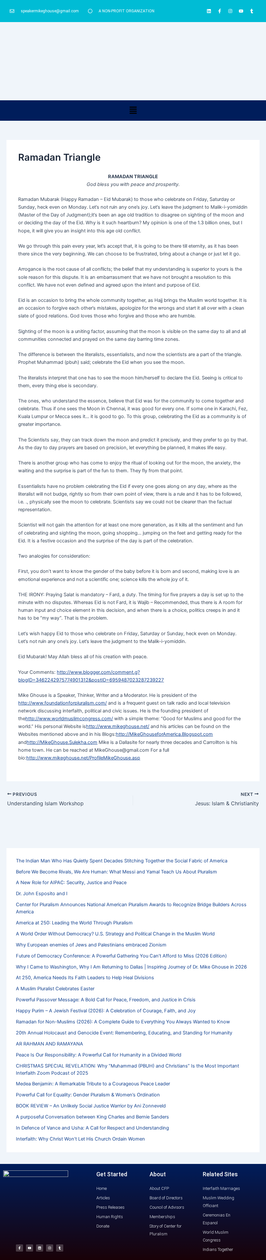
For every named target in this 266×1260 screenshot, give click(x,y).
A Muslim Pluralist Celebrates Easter (55, 989)
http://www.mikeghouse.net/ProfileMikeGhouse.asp (83, 758)
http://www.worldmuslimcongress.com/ (69, 719)
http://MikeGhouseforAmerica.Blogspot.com (164, 734)
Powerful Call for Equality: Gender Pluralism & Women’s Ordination (88, 1095)
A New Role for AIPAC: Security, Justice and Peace (71, 882)
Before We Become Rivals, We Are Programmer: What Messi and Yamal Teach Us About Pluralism (116, 872)
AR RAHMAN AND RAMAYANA (49, 1044)
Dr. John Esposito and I (41, 893)
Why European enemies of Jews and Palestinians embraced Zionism (91, 945)
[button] (133, 110)
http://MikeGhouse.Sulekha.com (62, 742)
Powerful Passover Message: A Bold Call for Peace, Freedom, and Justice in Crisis (106, 1000)
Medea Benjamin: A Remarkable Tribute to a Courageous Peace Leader (93, 1084)
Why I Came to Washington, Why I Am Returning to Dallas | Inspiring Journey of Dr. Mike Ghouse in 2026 (131, 967)
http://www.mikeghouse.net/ (117, 726)
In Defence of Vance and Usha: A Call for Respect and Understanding (92, 1128)
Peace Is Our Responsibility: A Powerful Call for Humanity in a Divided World (98, 1055)
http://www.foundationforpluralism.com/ (62, 703)
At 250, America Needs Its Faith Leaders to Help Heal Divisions (85, 978)
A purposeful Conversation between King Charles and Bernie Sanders (92, 1117)
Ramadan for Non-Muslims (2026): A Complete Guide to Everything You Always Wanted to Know (123, 1022)
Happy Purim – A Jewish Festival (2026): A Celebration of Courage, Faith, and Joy (106, 1011)
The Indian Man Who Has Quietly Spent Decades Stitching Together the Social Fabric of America (121, 861)
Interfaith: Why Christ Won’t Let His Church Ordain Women (80, 1139)
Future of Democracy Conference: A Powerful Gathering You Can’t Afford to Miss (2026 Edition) (121, 956)
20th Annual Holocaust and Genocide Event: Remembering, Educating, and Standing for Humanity (124, 1033)
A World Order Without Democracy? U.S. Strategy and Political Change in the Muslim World (115, 934)
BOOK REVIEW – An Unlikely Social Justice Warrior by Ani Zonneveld (91, 1106)
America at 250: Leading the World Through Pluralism (74, 923)
